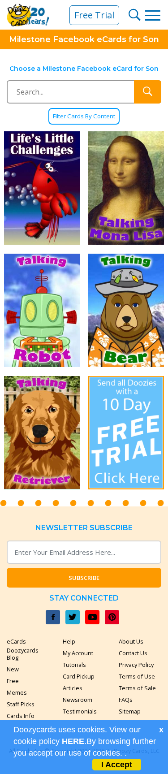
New (13, 669)
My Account (78, 653)
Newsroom (77, 699)
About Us (131, 641)
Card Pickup (79, 676)
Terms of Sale (137, 688)
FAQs (126, 699)
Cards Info (20, 715)
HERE (73, 741)
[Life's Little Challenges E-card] (42, 188)
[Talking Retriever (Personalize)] (42, 432)
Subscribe (84, 578)
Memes (17, 692)
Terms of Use (137, 676)
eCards (16, 641)
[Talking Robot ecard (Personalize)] (42, 310)
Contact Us (133, 653)
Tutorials (74, 664)
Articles (72, 688)
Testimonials (80, 711)
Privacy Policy (136, 664)
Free (13, 680)
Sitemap (130, 711)
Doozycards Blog (23, 654)
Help (69, 641)
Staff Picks (20, 704)
